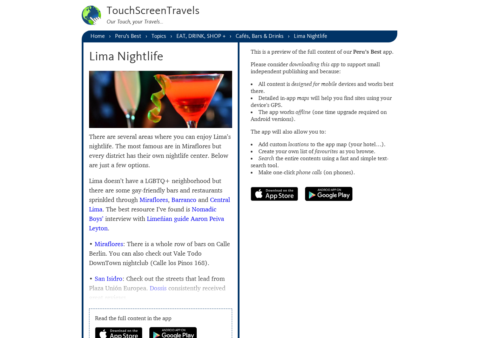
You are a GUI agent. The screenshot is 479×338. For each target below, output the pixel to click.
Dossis (158, 288)
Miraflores (154, 200)
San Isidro (108, 279)
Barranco (183, 200)
